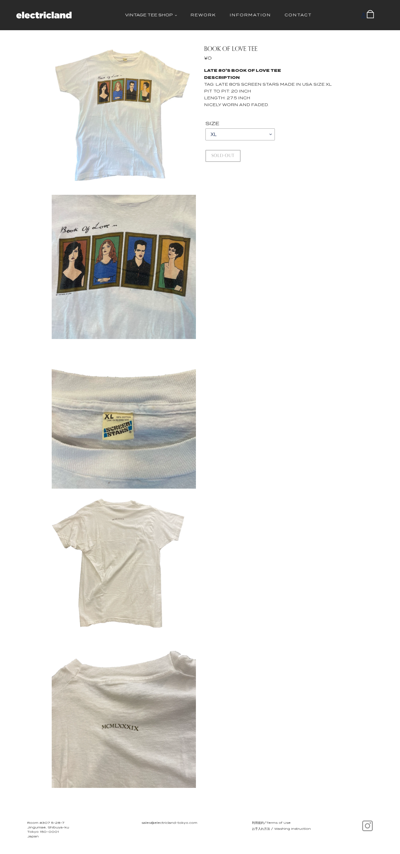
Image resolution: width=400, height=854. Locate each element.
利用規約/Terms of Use (271, 823)
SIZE (212, 123)
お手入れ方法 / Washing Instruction (281, 829)
